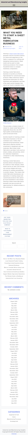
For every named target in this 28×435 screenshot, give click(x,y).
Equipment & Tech (14, 414)
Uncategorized (14, 421)
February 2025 (14, 338)
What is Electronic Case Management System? (7, 232)
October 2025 (14, 321)
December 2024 (14, 342)
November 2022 (14, 396)
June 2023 (14, 381)
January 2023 (14, 392)
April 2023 (14, 385)
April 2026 (14, 308)
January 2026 (14, 314)
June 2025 (14, 329)
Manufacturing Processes (14, 419)
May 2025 (14, 331)
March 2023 (14, 388)
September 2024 (14, 349)
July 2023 (14, 379)
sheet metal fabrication (17, 53)
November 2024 (14, 344)
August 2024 (14, 351)
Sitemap (14, 433)
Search (14, 243)
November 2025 (14, 318)
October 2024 (14, 347)
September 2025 (14, 323)
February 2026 (14, 312)
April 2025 (14, 334)
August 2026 (14, 301)
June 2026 (14, 303)
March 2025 (14, 336)
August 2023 (14, 377)
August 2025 (14, 325)
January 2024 (14, 366)
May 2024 (14, 357)
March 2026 (14, 310)
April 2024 (14, 360)
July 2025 (14, 327)
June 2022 (14, 401)
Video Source (7, 123)
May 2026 (14, 305)
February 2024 (14, 364)
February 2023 (14, 390)
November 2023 (14, 370)
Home (6, 210)
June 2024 (14, 355)
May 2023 (14, 383)
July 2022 (14, 398)
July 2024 (14, 353)
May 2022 (14, 403)
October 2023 (14, 372)
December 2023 (14, 368)
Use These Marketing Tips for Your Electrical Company (7, 221)
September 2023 (14, 375)
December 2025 (14, 316)
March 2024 (14, 362)
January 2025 (14, 340)
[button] (14, 5)
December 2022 (14, 394)
